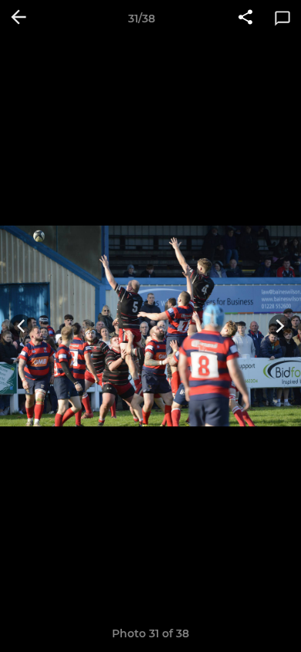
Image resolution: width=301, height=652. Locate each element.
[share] (245, 18)
